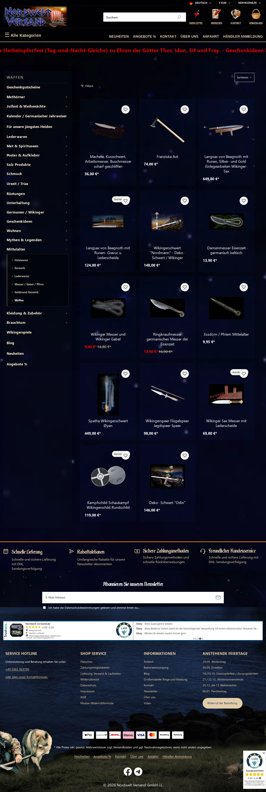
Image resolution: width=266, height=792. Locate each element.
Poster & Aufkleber (23, 155)
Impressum (87, 691)
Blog (10, 342)
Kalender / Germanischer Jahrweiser (37, 116)
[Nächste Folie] (249, 127)
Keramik (20, 268)
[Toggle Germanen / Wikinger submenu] (66, 212)
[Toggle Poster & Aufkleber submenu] (66, 155)
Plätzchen (86, 662)
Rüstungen (16, 193)
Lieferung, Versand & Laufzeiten (100, 673)
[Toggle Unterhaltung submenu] (66, 203)
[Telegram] (138, 771)
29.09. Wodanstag (214, 662)
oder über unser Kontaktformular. (26, 677)
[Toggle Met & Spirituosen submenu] (66, 146)
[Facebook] (128, 771)
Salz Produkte (19, 164)
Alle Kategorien (23, 35)
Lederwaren (17, 136)
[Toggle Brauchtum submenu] (66, 322)
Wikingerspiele (19, 332)
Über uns (189, 36)
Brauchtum (16, 322)
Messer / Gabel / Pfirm (29, 284)
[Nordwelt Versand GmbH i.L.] (35, 17)
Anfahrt (211, 36)
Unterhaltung (18, 203)
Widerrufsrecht (89, 679)
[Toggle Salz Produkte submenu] (66, 164)
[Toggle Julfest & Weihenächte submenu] (66, 106)
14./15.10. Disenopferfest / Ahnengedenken (230, 673)
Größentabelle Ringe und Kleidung (165, 679)
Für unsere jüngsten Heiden (29, 126)
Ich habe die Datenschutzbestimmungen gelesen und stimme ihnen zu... (93, 608)
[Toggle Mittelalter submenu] (66, 249)
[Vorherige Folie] (204, 127)
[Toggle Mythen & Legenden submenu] (66, 240)
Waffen (19, 300)
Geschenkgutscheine (23, 87)
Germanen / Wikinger (25, 212)
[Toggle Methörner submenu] (66, 97)
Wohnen (14, 230)
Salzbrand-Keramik (26, 292)
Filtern (89, 86)
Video (147, 703)
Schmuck (14, 173)
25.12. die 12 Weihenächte (219, 685)
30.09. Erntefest (213, 667)
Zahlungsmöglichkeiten (95, 667)
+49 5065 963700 (17, 669)
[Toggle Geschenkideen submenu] (66, 221)
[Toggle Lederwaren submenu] (66, 137)
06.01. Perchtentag (215, 691)
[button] (244, 77)
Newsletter (150, 691)
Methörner (16, 97)
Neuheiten (119, 36)
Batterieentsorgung (156, 667)
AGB (83, 697)
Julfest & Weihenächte (26, 106)
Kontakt (168, 36)
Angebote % (144, 36)
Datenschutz (88, 685)
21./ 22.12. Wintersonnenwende (223, 679)
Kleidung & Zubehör (24, 313)
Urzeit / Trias (17, 183)
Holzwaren (21, 260)
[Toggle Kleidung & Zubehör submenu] (66, 313)
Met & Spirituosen (22, 146)
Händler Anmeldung (243, 36)
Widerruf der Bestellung (222, 703)
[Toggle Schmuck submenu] (66, 174)
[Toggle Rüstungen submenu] (66, 194)
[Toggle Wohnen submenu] (66, 231)
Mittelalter (16, 249)
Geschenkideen (19, 221)
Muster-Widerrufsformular (97, 703)
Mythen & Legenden (24, 240)
